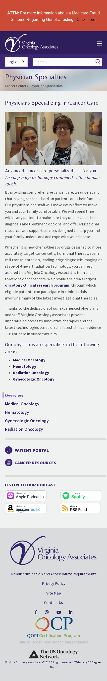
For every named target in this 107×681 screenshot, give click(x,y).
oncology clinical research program (37, 285)
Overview (14, 395)
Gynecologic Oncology (27, 421)
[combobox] (16, 62)
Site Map (53, 593)
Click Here (86, 19)
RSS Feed (80, 508)
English (12, 62)
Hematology (17, 412)
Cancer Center (15, 86)
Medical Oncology (22, 404)
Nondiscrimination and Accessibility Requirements (54, 573)
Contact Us (53, 602)
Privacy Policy (53, 583)
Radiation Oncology (24, 429)
